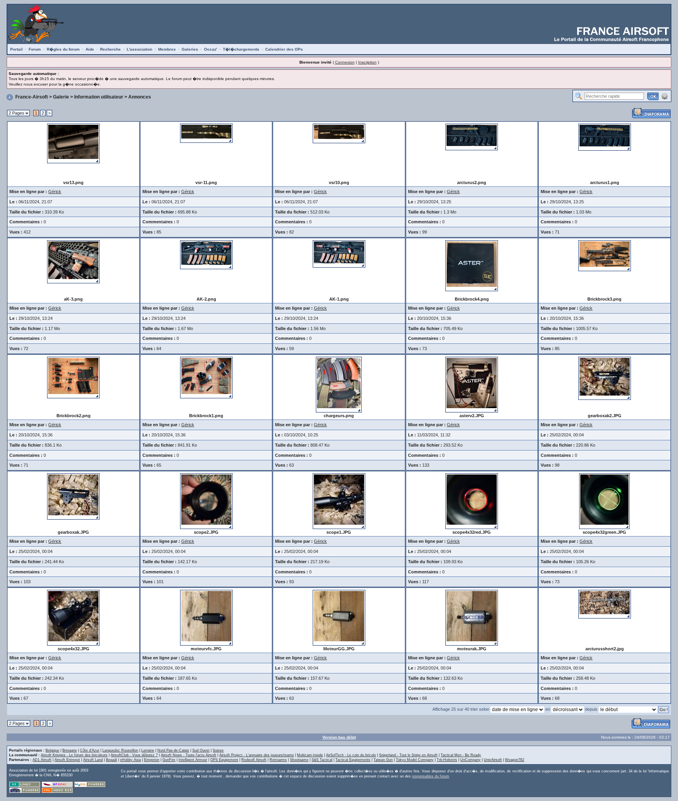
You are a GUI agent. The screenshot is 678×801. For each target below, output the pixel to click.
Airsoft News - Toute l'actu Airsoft (188, 755)
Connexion (345, 62)
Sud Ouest (201, 750)
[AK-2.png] (206, 254)
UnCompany (470, 760)
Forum (35, 49)
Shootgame (299, 760)
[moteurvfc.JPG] (206, 617)
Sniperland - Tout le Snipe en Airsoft (408, 755)
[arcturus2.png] (471, 136)
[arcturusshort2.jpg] (604, 604)
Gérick (54, 191)
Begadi (111, 760)
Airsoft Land (93, 760)
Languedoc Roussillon (120, 750)
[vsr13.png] (73, 142)
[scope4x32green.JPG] (604, 500)
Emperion (151, 760)
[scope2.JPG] (206, 500)
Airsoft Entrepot (67, 760)
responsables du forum (430, 776)
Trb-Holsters (447, 760)
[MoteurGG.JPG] (339, 617)
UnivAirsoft (493, 760)
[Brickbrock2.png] (73, 377)
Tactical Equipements (352, 760)
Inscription (367, 62)
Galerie (61, 97)
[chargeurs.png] (339, 384)
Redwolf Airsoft (253, 760)
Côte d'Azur (89, 750)
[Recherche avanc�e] (665, 95)
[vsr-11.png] (206, 132)
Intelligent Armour (193, 760)
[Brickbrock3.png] (604, 255)
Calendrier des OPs (284, 49)
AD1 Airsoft (42, 760)
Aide (90, 49)
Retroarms (278, 760)
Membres (167, 49)
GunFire (168, 760)
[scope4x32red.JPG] (471, 500)
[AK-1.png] (339, 253)
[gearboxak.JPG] (73, 496)
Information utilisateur (98, 97)
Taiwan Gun (383, 760)
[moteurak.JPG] (471, 617)
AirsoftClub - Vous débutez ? (134, 755)
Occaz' (210, 49)
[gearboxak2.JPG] (604, 378)
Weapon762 (514, 760)
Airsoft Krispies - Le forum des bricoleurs (74, 755)
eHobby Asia (130, 760)
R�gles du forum (63, 49)
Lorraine (147, 750)
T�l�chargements (241, 49)
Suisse (218, 750)
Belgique (52, 750)
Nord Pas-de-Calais (173, 750)
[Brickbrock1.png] (206, 377)
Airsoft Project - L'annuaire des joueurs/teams (256, 755)
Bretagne (69, 750)
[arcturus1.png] (604, 136)
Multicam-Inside (310, 755)
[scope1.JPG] (339, 500)
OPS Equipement (224, 760)
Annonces (139, 97)
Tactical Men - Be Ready (461, 755)
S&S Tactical (322, 760)
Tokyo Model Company (415, 760)
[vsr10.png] (339, 133)
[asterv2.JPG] (471, 384)
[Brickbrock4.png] (471, 265)
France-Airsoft (31, 97)
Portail (16, 49)
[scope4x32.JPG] (73, 617)
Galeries (190, 49)
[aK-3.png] (73, 261)
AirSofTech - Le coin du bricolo (351, 755)
